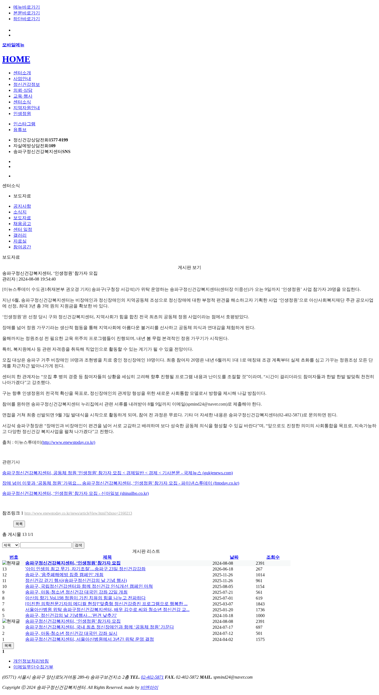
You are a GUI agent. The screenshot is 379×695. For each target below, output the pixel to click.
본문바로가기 (26, 13)
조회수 (273, 557)
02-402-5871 (152, 677)
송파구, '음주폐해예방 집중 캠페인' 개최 (64, 574)
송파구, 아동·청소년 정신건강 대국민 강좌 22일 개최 (76, 592)
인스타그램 (24, 123)
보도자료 (22, 217)
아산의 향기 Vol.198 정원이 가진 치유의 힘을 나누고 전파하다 (85, 597)
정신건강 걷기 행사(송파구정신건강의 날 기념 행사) (76, 580)
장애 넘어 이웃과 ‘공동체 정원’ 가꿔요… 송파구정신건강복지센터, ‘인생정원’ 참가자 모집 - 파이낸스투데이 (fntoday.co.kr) (120, 483)
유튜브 (20, 129)
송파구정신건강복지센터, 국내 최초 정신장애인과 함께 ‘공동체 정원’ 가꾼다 (99, 627)
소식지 (20, 212)
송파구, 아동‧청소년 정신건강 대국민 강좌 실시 (71, 633)
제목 (107, 557)
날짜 (234, 557)
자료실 (20, 241)
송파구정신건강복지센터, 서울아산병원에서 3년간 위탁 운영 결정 (89, 639)
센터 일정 (22, 229)
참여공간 (22, 247)
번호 (13, 557)
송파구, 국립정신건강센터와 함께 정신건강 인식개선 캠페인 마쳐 (89, 586)
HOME (16, 59)
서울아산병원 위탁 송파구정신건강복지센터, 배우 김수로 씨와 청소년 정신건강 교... (107, 609)
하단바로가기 (26, 18)
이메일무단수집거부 (33, 667)
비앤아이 (149, 687)
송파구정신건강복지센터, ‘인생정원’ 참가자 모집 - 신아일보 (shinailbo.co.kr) (75, 493)
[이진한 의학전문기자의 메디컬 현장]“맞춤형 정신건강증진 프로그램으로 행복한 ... (106, 603)
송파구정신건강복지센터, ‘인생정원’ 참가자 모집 (73, 563)
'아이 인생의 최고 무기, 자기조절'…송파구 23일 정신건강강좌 (85, 568)
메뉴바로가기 (26, 7)
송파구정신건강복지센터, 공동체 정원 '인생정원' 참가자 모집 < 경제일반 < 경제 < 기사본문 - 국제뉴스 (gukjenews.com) (117, 472)
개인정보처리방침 (31, 661)
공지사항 (22, 206)
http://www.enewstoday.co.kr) (68, 442)
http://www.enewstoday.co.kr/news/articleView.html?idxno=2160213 (78, 513)
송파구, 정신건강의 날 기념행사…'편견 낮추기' (71, 615)
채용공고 (22, 223)
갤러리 (20, 235)
